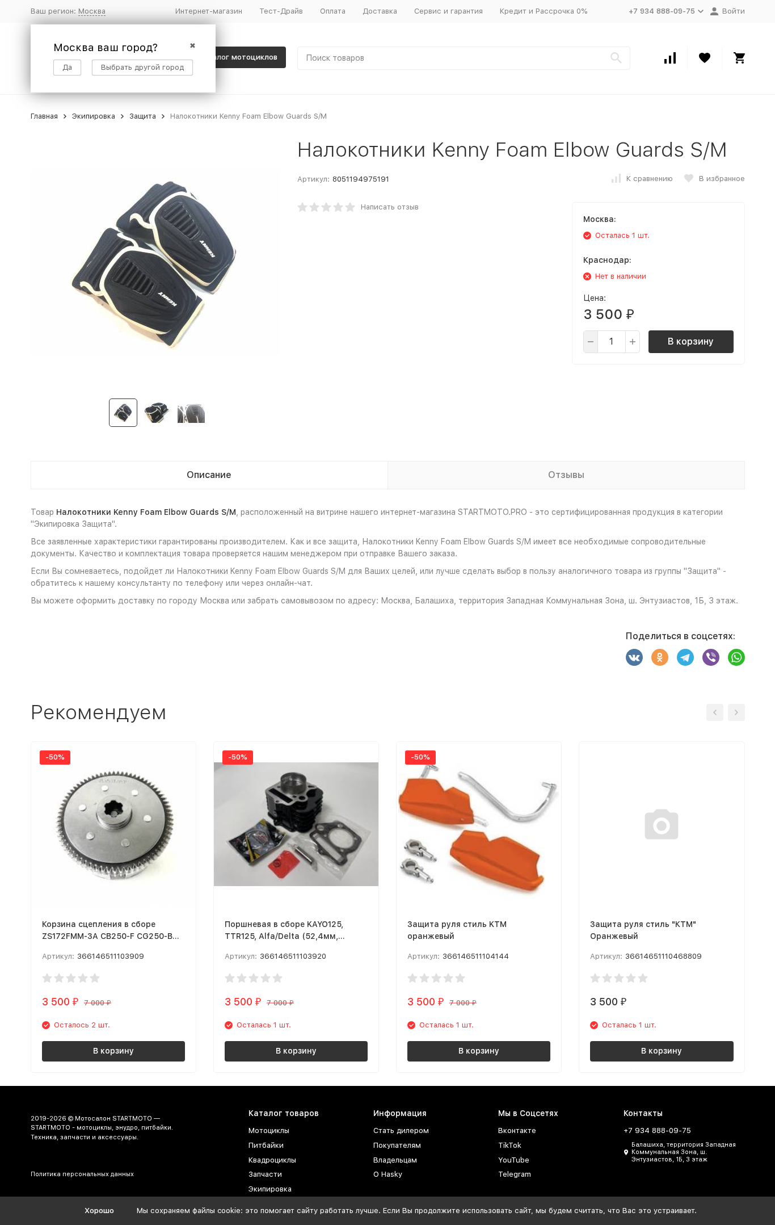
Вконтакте (517, 1130)
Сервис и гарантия (448, 11)
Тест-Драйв (281, 11)
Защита (142, 116)
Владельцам (395, 1160)
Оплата (333, 11)
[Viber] (710, 657)
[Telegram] (685, 657)
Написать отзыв (390, 207)
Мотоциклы (268, 1130)
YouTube (513, 1160)
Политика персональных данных (82, 1174)
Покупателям (397, 1145)
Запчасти (265, 1174)
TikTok (509, 1145)
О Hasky (387, 1174)
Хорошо (99, 1210)
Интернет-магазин (208, 11)
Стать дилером (401, 1130)
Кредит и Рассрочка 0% (543, 11)
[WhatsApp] (736, 657)
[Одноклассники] (659, 657)
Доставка (380, 11)
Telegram (514, 1174)
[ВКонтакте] (634, 657)
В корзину (691, 341)
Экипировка (93, 116)
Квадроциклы (272, 1160)
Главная (44, 116)
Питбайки (266, 1145)
